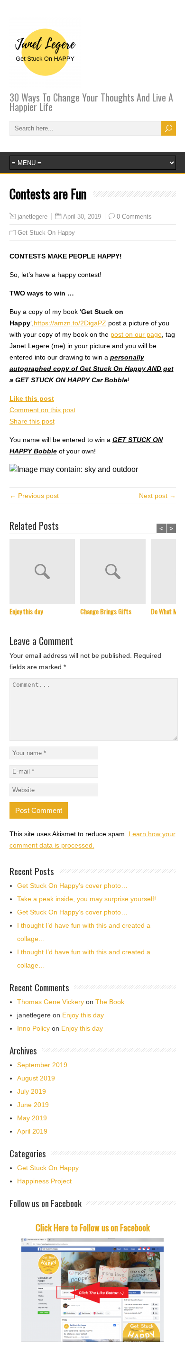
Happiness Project (44, 1181)
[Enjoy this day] (44, 572)
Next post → (157, 495)
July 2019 (31, 1091)
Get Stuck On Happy (46, 232)
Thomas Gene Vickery (50, 1002)
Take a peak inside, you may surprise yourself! (86, 899)
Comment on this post (42, 410)
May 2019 (32, 1118)
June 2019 (33, 1104)
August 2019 (36, 1078)
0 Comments (134, 216)
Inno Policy (33, 1028)
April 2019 (32, 1131)
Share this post (32, 421)
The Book (109, 1002)
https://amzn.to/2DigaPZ (70, 323)
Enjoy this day (26, 611)
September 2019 (42, 1065)
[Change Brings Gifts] (115, 572)
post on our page (136, 334)
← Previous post (34, 495)
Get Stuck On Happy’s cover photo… (72, 885)
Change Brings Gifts (105, 611)
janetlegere (32, 216)
